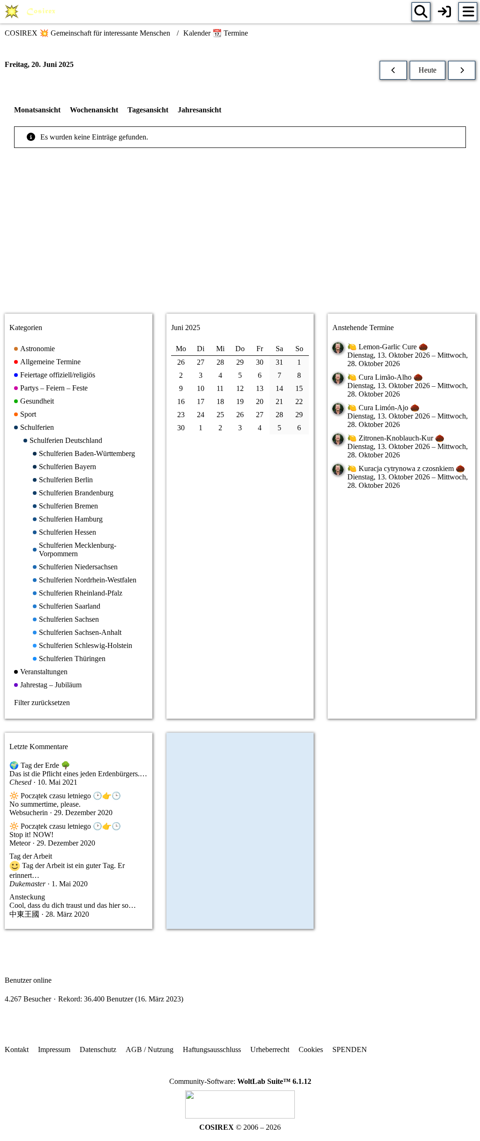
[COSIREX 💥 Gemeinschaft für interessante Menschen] (31, 11)
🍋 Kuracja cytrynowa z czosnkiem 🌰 (406, 468)
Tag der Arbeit (30, 856)
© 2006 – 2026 (240, 1127)
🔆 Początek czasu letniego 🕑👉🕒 (65, 796)
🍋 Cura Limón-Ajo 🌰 (383, 408)
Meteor (19, 843)
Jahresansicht (199, 110)
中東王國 (24, 914)
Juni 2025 (185, 327)
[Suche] (421, 11)
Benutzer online (28, 980)
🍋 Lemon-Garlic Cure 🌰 (387, 347)
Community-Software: (240, 1081)
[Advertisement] (240, 232)
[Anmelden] (444, 11)
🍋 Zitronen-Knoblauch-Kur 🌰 (395, 438)
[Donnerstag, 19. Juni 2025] (393, 70)
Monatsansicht (37, 110)
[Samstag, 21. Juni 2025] (461, 70)
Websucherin (28, 813)
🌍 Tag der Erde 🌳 (39, 765)
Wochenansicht (94, 110)
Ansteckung (27, 897)
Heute (427, 70)
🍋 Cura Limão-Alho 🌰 (385, 377)
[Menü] (467, 11)
